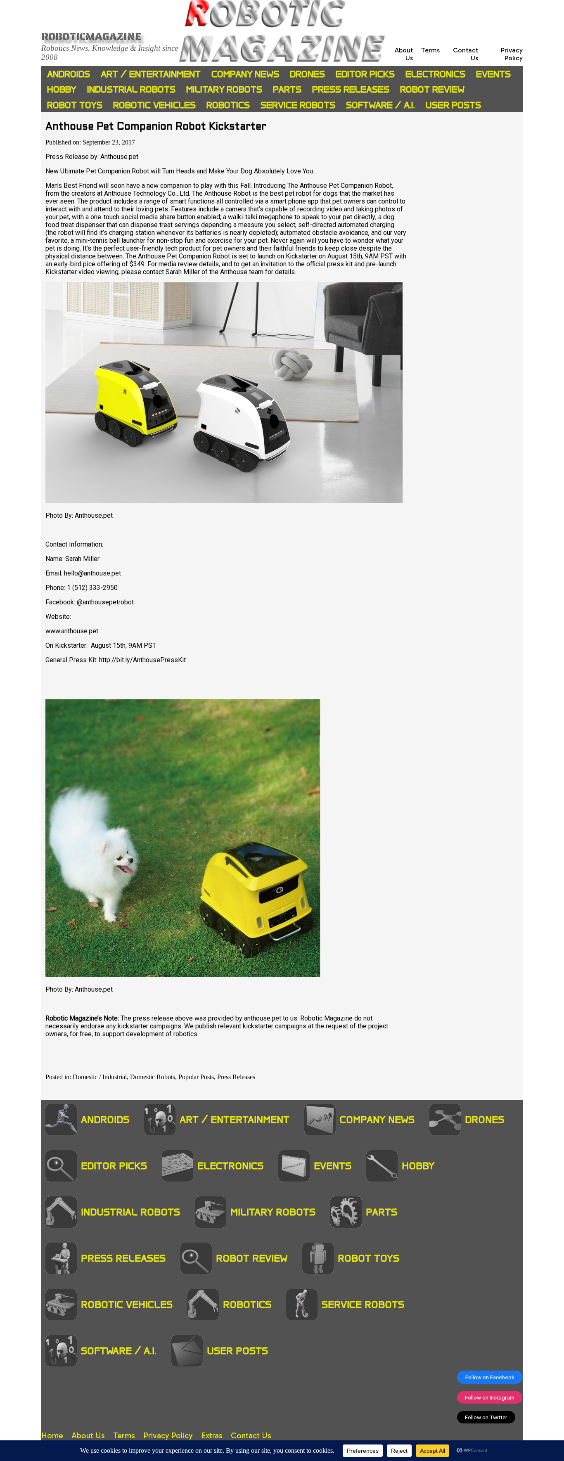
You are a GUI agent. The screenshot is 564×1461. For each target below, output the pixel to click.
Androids (68, 74)
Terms (430, 50)
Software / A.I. (380, 105)
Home (52, 1435)
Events (493, 74)
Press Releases (350, 89)
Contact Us (251, 1435)
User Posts (453, 105)
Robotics (228, 105)
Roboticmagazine (91, 36)
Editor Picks (365, 74)
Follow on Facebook (489, 1377)
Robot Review (432, 89)
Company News (245, 74)
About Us (88, 1435)
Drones (307, 74)
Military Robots (224, 89)
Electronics (435, 74)
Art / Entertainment (151, 74)
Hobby (61, 89)
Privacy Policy (512, 54)
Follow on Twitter (486, 1417)
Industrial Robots (131, 89)
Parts (287, 89)
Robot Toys (74, 105)
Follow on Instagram (489, 1397)
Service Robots (298, 105)
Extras (212, 1435)
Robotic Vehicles (154, 105)
